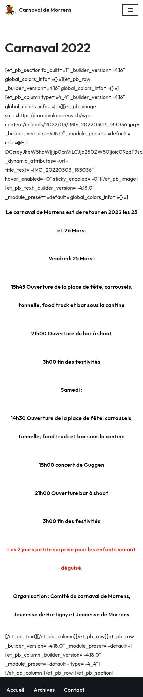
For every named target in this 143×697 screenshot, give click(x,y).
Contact (74, 689)
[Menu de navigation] (130, 10)
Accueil (15, 689)
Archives (44, 689)
